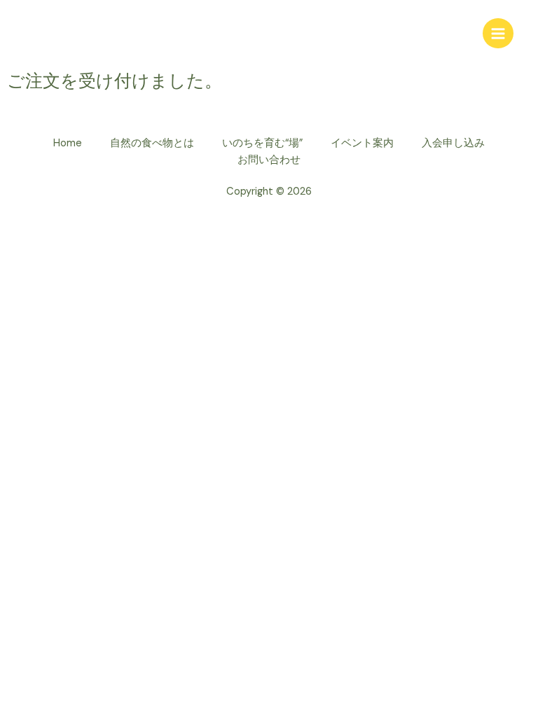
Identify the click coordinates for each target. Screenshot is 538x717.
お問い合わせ (269, 160)
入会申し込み (453, 143)
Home (67, 143)
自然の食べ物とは (152, 143)
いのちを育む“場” (262, 143)
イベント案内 (362, 143)
